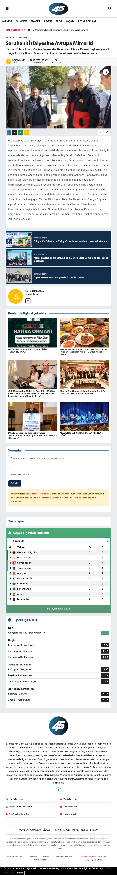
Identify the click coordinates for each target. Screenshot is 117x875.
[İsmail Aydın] (15, 296)
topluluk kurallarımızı (36, 494)
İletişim (33, 857)
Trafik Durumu (70, 799)
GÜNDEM (21, 21)
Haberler (10, 38)
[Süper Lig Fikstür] (107, 620)
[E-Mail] (27, 300)
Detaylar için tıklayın (58, 608)
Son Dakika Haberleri (19, 814)
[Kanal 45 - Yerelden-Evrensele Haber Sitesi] (58, 8)
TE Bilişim (101, 857)
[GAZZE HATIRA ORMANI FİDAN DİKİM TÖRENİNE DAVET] (32, 332)
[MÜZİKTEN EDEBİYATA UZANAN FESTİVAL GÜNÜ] (84, 416)
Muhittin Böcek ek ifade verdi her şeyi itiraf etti (58, 30)
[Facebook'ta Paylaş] (9, 132)
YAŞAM (70, 21)
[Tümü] (107, 521)
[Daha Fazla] (26, 132)
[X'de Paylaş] (14, 132)
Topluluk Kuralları (63, 857)
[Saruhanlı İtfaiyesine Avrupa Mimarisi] (59, 97)
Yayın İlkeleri (40, 860)
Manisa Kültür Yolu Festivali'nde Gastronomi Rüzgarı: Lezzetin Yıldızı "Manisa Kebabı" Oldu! (84, 352)
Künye (46, 857)
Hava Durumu (16, 799)
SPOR (59, 21)
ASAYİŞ (48, 21)
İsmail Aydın (32, 294)
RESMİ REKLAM (87, 21)
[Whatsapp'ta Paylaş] (20, 132)
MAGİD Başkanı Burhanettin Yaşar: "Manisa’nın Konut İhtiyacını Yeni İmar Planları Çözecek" (32, 435)
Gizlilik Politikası (15, 857)
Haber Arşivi (70, 814)
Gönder (14, 483)
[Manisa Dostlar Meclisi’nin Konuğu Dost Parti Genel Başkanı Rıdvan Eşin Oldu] (84, 374)
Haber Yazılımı (88, 857)
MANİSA (7, 21)
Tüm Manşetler (70, 807)
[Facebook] (58, 789)
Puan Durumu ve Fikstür (20, 807)
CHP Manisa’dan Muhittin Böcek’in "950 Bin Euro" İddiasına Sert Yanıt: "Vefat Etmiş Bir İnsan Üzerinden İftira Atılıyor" (31, 394)
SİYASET (35, 21)
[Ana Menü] (7, 8)
